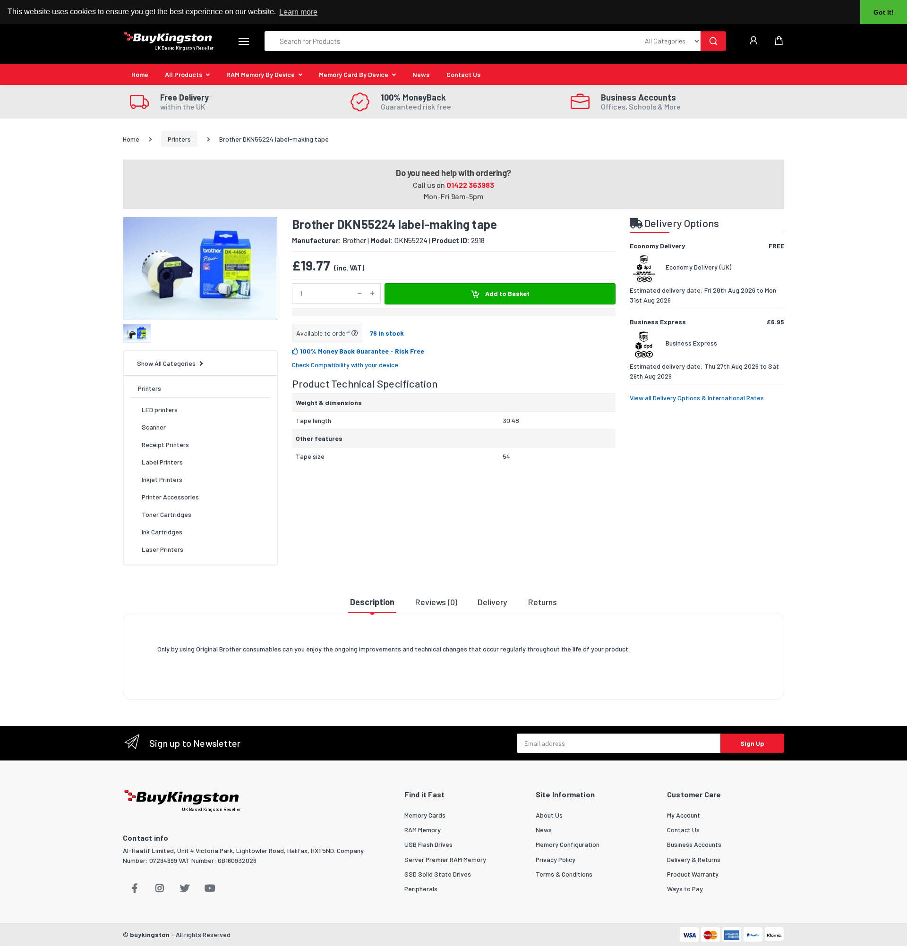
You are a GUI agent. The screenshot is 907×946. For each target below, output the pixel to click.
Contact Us (463, 74)
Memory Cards (424, 815)
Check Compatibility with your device (345, 365)
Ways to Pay (685, 889)
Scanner (154, 427)
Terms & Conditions (564, 874)
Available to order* (323, 333)
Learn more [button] (298, 12)
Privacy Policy (555, 859)
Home (139, 74)
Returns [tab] (542, 602)
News (420, 74)
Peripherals (420, 889)
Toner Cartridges (166, 514)
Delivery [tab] (492, 602)
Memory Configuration (567, 844)
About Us (549, 815)
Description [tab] (372, 602)
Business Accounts (694, 844)
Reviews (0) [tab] (436, 602)
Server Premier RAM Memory (445, 859)
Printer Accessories (170, 497)
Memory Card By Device (353, 74)
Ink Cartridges (162, 532)
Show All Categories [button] (166, 363)
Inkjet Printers (162, 479)
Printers (179, 139)
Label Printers (162, 462)
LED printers (160, 409)
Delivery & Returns (693, 859)
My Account (683, 815)
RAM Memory (422, 830)
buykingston (150, 934)
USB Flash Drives (428, 844)
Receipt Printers (165, 444)
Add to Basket (507, 293)
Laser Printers (162, 549)
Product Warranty (693, 874)
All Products (183, 74)
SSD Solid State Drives (437, 874)
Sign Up (752, 743)
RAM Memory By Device (260, 74)
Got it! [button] (883, 12)
